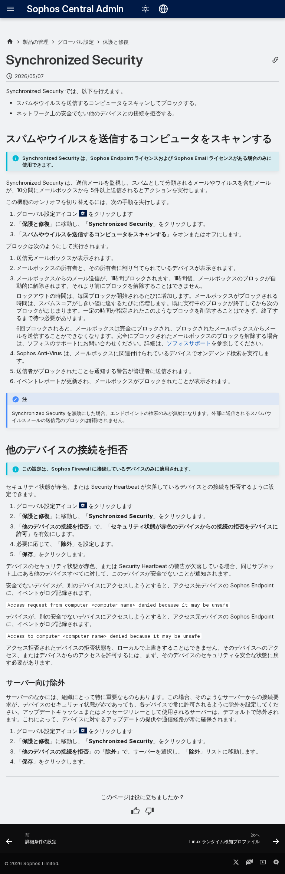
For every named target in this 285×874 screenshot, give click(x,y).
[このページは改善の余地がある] (149, 811)
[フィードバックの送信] (276, 864)
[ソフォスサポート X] (236, 864)
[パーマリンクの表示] (275, 60)
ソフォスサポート (189, 343)
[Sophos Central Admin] (10, 42)
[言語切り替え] (163, 8)
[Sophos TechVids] (263, 864)
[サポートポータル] (249, 864)
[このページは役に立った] (135, 811)
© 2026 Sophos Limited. (31, 863)
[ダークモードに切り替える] (145, 8)
